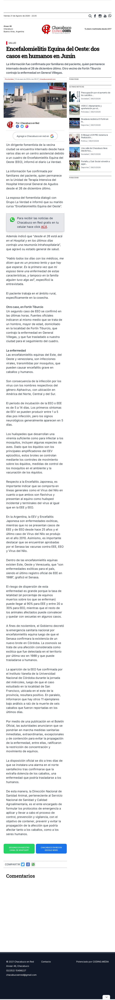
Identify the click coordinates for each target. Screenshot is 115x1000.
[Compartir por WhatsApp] (33, 864)
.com (48, 79)
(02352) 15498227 (16, 970)
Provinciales (9, 79)
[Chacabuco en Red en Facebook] (95, 16)
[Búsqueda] (90, 16)
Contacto (46, 961)
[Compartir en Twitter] (23, 864)
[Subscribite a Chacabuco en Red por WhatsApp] (109, 15)
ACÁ (44, 226)
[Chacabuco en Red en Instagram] (100, 16)
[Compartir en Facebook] (28, 864)
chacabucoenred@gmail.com (21, 975)
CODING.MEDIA (101, 961)
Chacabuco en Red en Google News (51, 848)
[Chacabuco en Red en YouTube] (105, 16)
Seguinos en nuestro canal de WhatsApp (19, 848)
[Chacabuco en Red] (57, 29)
